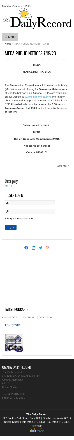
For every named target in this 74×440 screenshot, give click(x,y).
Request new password (20, 218)
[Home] (37, 29)
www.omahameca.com (38, 96)
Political (28, 317)
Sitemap (37, 425)
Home (8, 43)
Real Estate (9, 317)
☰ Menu (9, 37)
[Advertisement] (29, 278)
